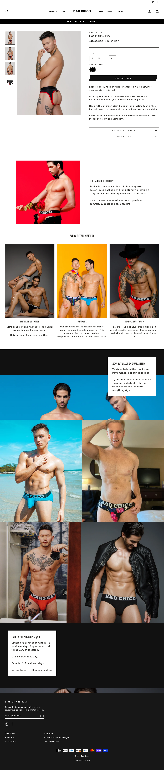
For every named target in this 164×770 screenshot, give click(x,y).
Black (92, 69)
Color (96, 64)
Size (92, 53)
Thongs (100, 11)
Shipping (48, 733)
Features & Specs (124, 130)
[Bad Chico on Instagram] (6, 723)
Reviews (119, 11)
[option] (82, 21)
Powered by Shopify (82, 760)
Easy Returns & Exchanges (56, 737)
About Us (9, 737)
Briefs (64, 11)
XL (112, 58)
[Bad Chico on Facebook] (12, 723)
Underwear (52, 11)
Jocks (109, 11)
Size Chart (124, 137)
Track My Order (51, 742)
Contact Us (10, 742)
